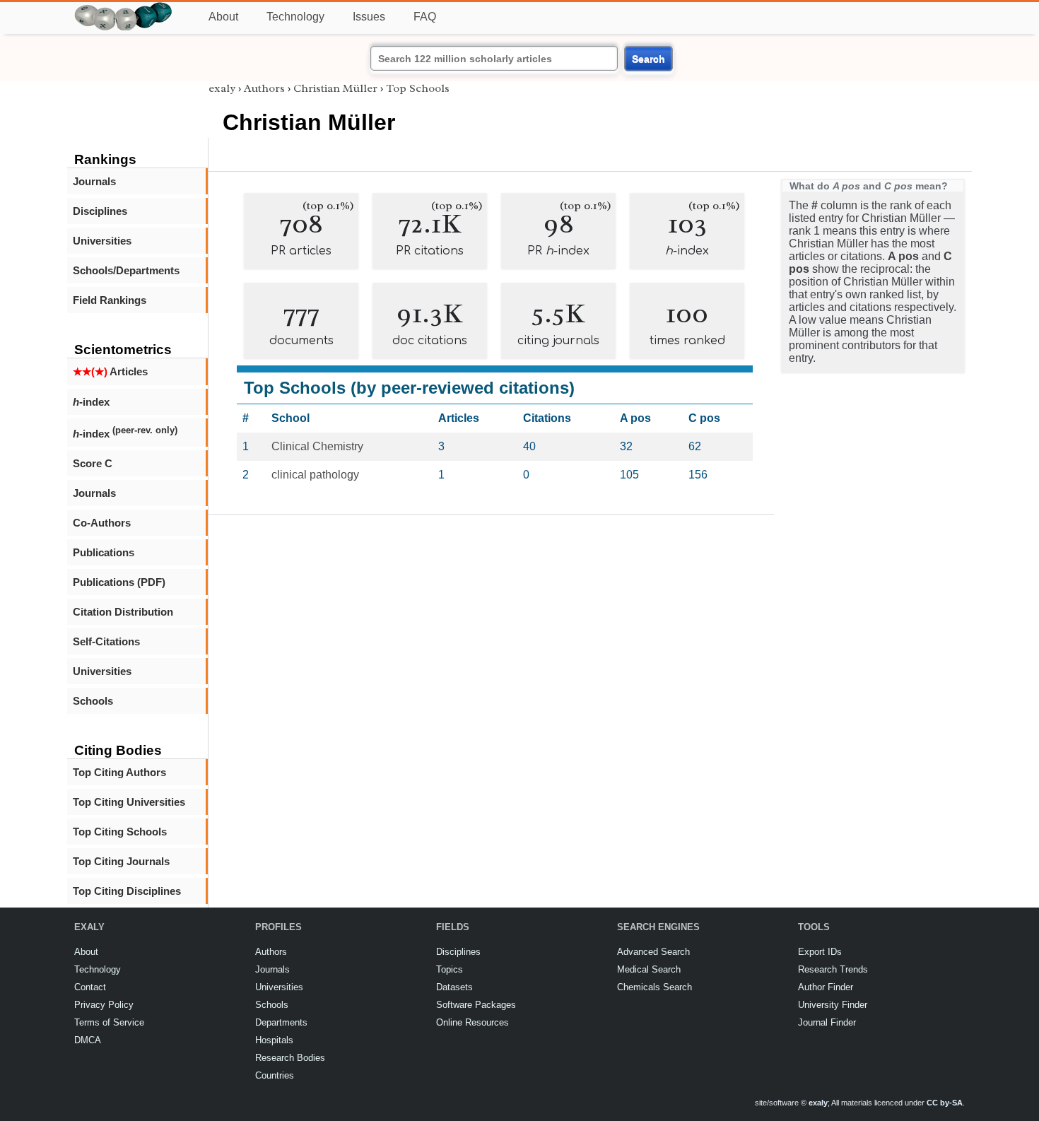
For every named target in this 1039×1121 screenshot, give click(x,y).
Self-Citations (106, 641)
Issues (369, 17)
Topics (449, 969)
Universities (102, 241)
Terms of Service (109, 1022)
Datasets (454, 987)
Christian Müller (335, 88)
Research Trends (833, 969)
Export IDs (820, 951)
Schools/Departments (126, 270)
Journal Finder (827, 1022)
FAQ (424, 17)
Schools (93, 701)
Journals (94, 181)
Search (648, 58)
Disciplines (100, 211)
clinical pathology (315, 475)
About (223, 17)
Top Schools (418, 88)
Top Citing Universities (129, 802)
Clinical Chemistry (317, 446)
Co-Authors (102, 523)
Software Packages (476, 1004)
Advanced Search (653, 951)
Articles (110, 371)
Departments (281, 1022)
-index (91, 402)
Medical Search (649, 969)
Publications (103, 552)
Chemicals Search (654, 987)
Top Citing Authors (119, 772)
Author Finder (825, 987)
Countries (274, 1075)
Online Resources (472, 1022)
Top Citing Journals (121, 861)
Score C (92, 463)
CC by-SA (945, 1102)
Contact (90, 987)
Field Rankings (109, 300)
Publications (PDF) (119, 582)
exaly (222, 88)
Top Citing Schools (120, 832)
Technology (295, 17)
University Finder (832, 1004)
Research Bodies (290, 1057)
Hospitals (274, 1040)
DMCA (87, 1040)
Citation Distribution (123, 612)
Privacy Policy (104, 1004)
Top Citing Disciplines (127, 891)
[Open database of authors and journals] (123, 8)
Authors (264, 88)
